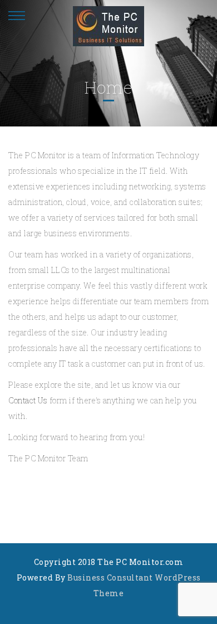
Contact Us (27, 400)
